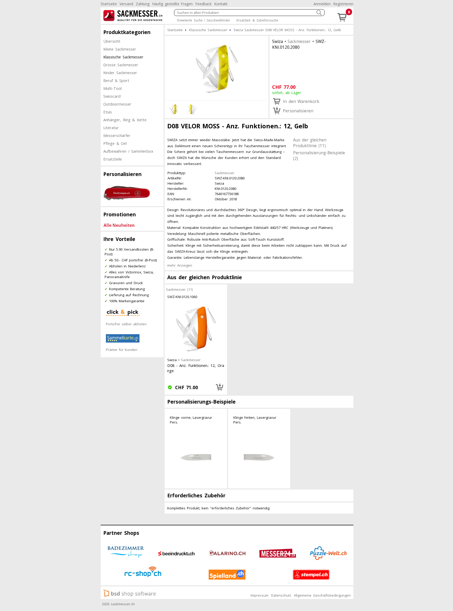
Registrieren (343, 3)
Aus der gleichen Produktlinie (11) (309, 142)
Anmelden (322, 3)
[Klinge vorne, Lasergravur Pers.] (195, 457)
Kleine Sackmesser (119, 49)
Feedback (203, 3)
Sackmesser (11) (179, 289)
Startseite (109, 3)
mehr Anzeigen (179, 265)
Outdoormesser (117, 104)
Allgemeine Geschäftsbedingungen (322, 595)
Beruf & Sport (116, 80)
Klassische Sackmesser (123, 56)
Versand (126, 3)
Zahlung (142, 3)
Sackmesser (299, 41)
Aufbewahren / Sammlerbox (128, 151)
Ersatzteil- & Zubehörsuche (257, 20)
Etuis (107, 111)
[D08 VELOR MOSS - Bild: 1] (216, 67)
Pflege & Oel (115, 143)
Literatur (111, 127)
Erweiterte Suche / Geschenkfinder (203, 20)
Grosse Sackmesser (120, 64)
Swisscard (112, 96)
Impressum (259, 595)
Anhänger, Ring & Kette (125, 119)
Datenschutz (281, 595)
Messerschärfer (117, 135)
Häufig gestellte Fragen (172, 3)
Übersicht (111, 41)
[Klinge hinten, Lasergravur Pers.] (259, 457)
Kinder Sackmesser (120, 72)
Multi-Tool (112, 88)
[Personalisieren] (219, 387)
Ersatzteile (112, 159)
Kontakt (221, 3)
